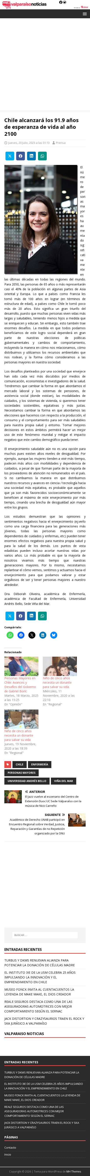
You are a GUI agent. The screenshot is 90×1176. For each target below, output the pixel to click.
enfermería (39, 764)
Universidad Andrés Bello (27, 781)
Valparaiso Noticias (24, 1033)
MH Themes (73, 1171)
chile (19, 764)
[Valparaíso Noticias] (45, 7)
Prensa (61, 143)
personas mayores (21, 773)
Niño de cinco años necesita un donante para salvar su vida (57, 682)
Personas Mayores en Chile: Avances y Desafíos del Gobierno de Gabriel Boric (20, 684)
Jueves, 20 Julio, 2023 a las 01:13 (29, 143)
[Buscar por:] (45, 935)
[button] (84, 13)
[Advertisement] (45, 65)
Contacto (10, 1147)
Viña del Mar (63, 781)
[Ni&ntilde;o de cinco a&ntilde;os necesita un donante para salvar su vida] (60, 666)
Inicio (7, 1154)
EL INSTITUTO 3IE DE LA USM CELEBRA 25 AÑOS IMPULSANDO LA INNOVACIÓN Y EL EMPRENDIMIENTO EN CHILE (40, 977)
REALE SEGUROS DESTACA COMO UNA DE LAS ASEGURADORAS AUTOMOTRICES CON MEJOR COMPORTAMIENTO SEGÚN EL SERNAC (38, 1006)
